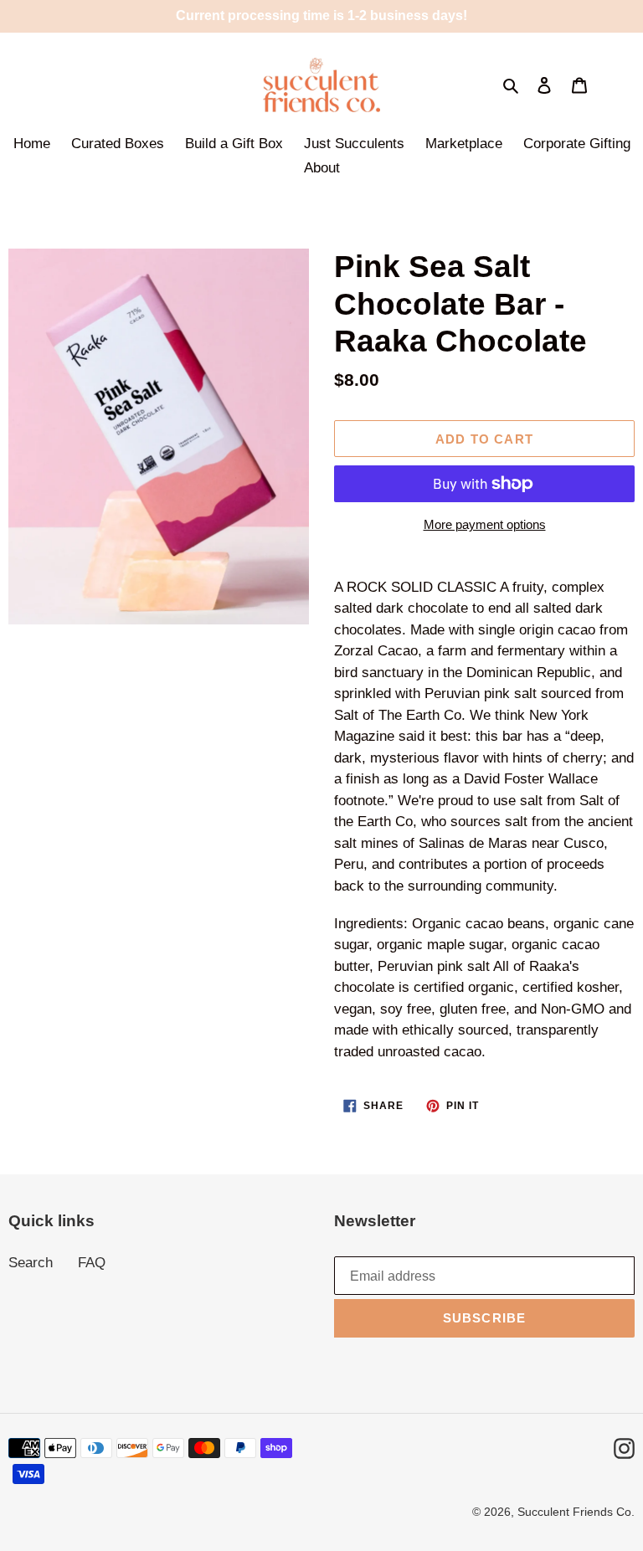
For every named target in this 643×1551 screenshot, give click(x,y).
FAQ (91, 1263)
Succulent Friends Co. (576, 1511)
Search (30, 1263)
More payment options (485, 524)
